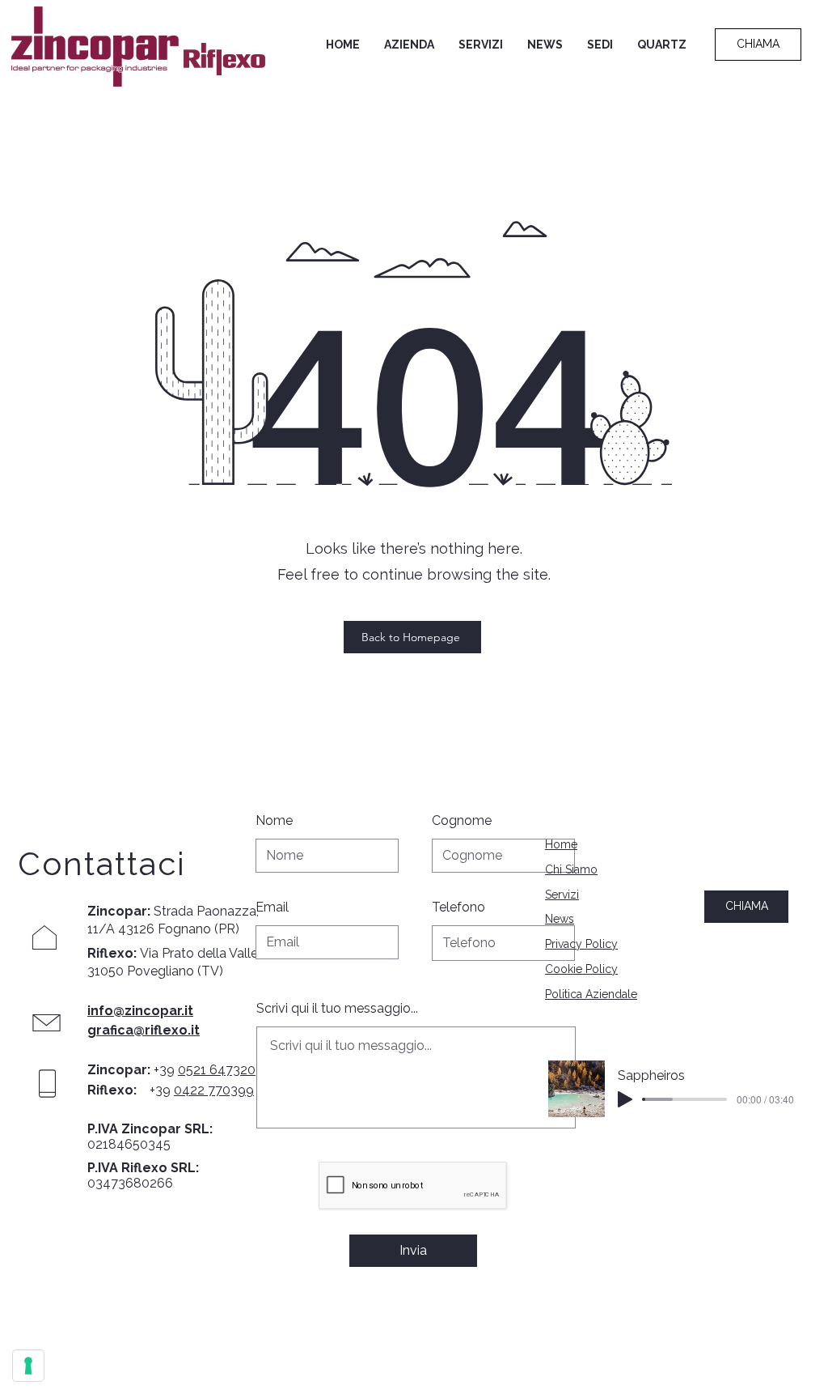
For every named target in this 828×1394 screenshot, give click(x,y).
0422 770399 (214, 1090)
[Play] (625, 1099)
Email (272, 907)
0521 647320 (217, 1069)
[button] (409, 44)
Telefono (458, 907)
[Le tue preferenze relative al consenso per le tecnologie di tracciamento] (28, 1365)
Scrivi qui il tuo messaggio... (337, 1008)
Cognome (462, 820)
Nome (274, 820)
